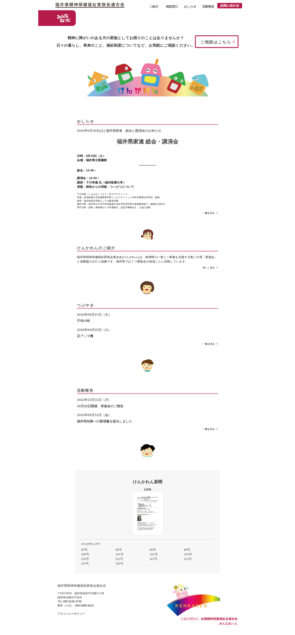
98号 (187, 549)
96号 (153, 549)
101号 (119, 554)
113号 (188, 559)
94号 (84, 549)
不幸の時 (83, 321)
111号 (119, 559)
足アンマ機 (85, 336)
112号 (153, 559)
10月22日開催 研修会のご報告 (100, 406)
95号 (118, 549)
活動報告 (208, 6)
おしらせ (190, 6)
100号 (85, 554)
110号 (85, 559)
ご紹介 (154, 6)
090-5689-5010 (84, 605)
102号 (154, 554)
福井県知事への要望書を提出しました (104, 421)
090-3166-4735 (72, 601)
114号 (85, 563)
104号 (188, 554)
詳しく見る (209, 267)
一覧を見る (209, 213)
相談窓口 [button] (172, 6)
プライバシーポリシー (71, 613)
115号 (119, 563)
